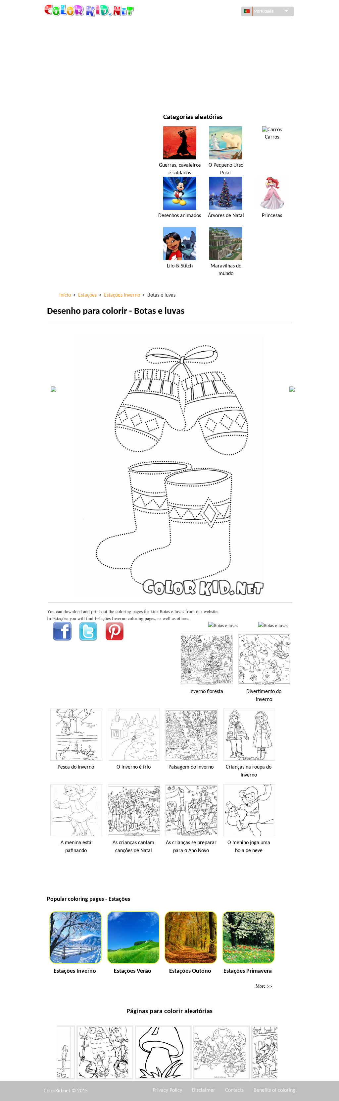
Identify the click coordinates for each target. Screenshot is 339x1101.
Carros (272, 137)
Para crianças (77, 80)
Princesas (272, 215)
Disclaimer (203, 1090)
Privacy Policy (167, 1090)
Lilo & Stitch (180, 266)
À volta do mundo (210, 26)
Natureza (201, 94)
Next (282, 1054)
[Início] (90, 10)
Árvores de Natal (226, 215)
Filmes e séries (78, 94)
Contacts (234, 1090)
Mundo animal (207, 39)
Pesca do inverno (76, 767)
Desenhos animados (84, 53)
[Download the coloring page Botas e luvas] (273, 625)
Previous (52, 1054)
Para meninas (205, 53)
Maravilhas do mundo (226, 269)
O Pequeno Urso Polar (226, 169)
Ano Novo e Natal (209, 80)
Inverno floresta (206, 691)
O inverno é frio (134, 767)
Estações (71, 67)
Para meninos (206, 67)
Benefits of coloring (274, 1090)
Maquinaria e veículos (87, 26)
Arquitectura (77, 39)
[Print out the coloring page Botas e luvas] (223, 625)
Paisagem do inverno (191, 767)
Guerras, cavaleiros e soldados (180, 169)
